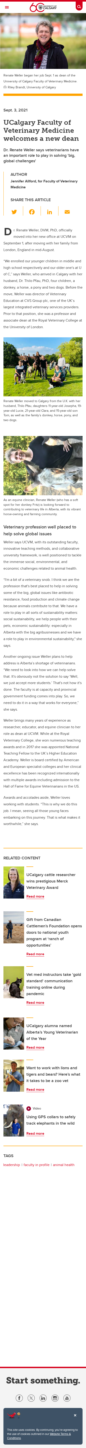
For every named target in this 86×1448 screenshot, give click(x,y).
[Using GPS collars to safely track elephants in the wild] (13, 1120)
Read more (35, 896)
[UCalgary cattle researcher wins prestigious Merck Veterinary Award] (13, 882)
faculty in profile (37, 1164)
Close (75, 1418)
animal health (64, 1164)
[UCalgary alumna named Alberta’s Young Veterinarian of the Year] (13, 1034)
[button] (17, 210)
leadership (11, 1164)
